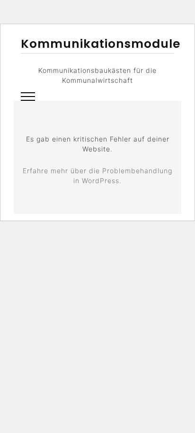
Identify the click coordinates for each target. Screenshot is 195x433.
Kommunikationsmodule (100, 43)
